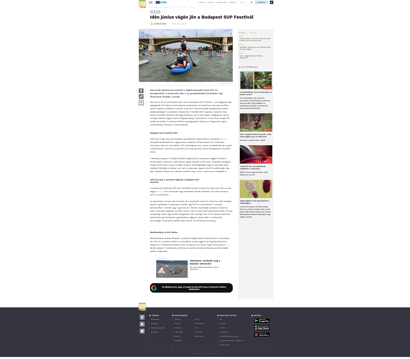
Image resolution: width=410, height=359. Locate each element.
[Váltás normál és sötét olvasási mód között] (251, 2)
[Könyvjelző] (141, 103)
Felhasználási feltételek (229, 336)
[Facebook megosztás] (141, 90)
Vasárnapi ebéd (222, 2)
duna (175, 7)
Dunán (160, 191)
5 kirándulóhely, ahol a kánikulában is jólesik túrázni (256, 93)
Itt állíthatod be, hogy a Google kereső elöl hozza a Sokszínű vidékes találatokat (194, 288)
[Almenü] (151, 2)
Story (197, 319)
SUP (228, 245)
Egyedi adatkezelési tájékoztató (232, 340)
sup (192, 7)
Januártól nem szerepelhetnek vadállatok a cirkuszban (253, 167)
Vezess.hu (178, 328)
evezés (184, 7)
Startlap (177, 319)
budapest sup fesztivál (160, 7)
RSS (221, 319)
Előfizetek (261, 2)
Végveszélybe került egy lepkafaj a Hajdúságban (254, 202)
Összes (253, 33)
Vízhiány (202, 2)
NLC (196, 328)
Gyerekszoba (199, 323)
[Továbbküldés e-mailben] (141, 96)
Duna (224, 139)
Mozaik (155, 12)
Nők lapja (198, 332)
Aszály (211, 2)
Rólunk (222, 328)
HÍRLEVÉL (223, 323)
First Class (178, 332)
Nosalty (177, 336)
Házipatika (178, 340)
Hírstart (177, 323)
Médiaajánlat (225, 345)
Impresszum (224, 332)
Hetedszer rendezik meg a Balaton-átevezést (205, 262)
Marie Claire (199, 336)
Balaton (233, 2)
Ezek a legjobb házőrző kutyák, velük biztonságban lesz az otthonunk (255, 135)
